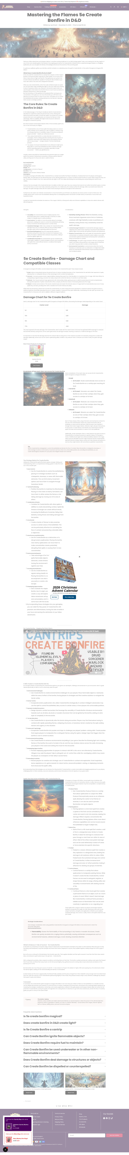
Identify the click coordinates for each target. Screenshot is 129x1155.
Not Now (54, 597)
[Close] (79, 557)
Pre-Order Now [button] (69, 597)
